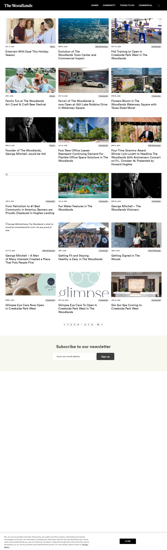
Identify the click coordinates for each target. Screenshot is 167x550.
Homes (94, 5)
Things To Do (127, 5)
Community (109, 5)
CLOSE (128, 541)
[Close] (163, 541)
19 (98, 324)
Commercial (145, 5)
